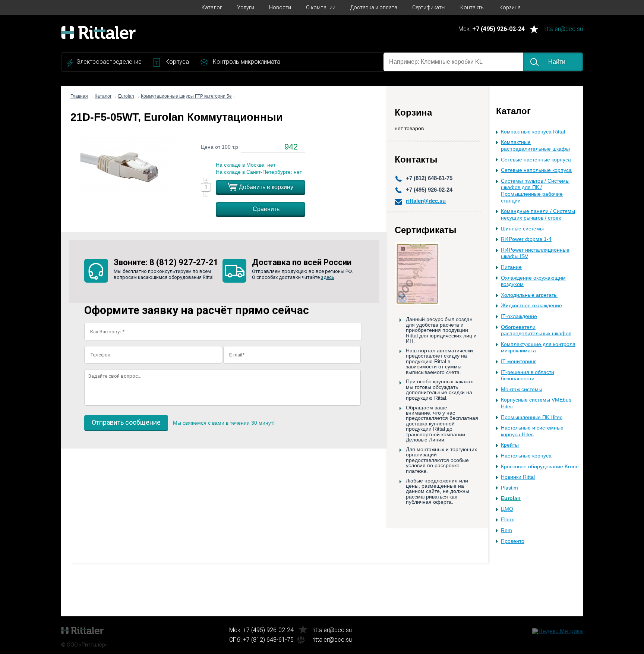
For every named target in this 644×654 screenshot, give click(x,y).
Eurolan (511, 498)
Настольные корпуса (526, 456)
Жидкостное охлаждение (531, 305)
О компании (320, 7)
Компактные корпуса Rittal (533, 132)
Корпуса (177, 61)
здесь (327, 277)
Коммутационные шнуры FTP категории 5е (186, 96)
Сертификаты (428, 7)
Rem (506, 530)
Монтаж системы (521, 389)
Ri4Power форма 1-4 (526, 239)
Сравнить (266, 209)
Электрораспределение (109, 61)
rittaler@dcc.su (563, 29)
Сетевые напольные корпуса (536, 170)
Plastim (509, 488)
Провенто (512, 541)
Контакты (472, 7)
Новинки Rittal (518, 477)
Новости (280, 7)
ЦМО (507, 509)
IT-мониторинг (518, 361)
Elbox (507, 519)
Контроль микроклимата (246, 61)
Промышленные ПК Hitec (531, 417)
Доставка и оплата (373, 7)
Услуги (245, 7)
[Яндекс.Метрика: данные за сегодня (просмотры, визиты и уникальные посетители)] (557, 631)
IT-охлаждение (519, 316)
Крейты (510, 445)
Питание (511, 267)
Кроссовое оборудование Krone (540, 466)
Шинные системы (522, 229)
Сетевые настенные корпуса (536, 160)
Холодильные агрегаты (529, 295)
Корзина (510, 7)
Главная (79, 96)
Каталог (212, 7)
